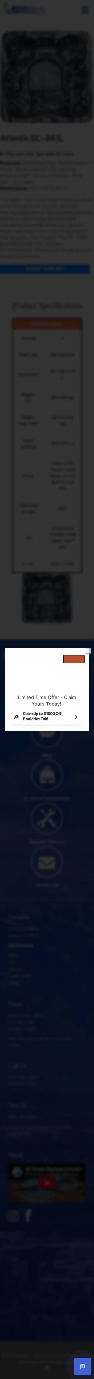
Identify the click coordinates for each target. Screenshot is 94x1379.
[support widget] (82, 1366)
